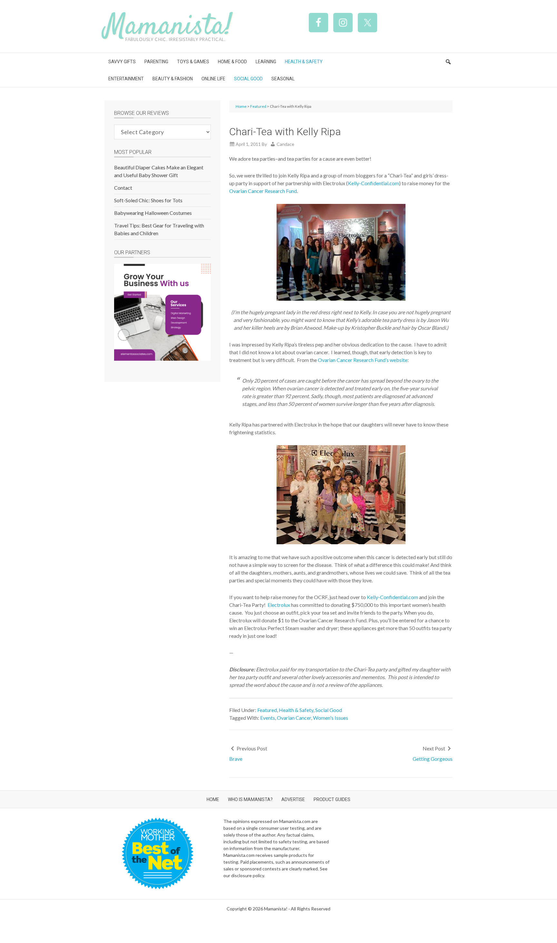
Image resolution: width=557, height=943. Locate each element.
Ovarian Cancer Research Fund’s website (362, 360)
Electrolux (279, 605)
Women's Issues (330, 718)
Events (267, 718)
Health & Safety (296, 710)
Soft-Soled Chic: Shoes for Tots (148, 200)
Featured (267, 710)
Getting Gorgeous (433, 759)
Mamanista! (168, 27)
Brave (235, 759)
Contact (123, 188)
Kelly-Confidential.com (373, 183)
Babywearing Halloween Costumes (153, 213)
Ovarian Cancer (294, 718)
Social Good (328, 710)
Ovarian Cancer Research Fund (263, 191)
